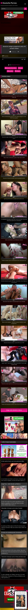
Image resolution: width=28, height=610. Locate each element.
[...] (14, 482)
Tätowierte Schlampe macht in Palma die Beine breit (13, 534)
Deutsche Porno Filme (11, 67)
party (21, 67)
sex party (11, 70)
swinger (18, 70)
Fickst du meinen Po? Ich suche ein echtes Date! (12, 558)
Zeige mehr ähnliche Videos (14, 410)
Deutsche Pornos (9, 3)
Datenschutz (13, 605)
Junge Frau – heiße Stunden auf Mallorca (11, 461)
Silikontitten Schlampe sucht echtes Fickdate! (11, 485)
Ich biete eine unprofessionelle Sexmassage (11, 509)
